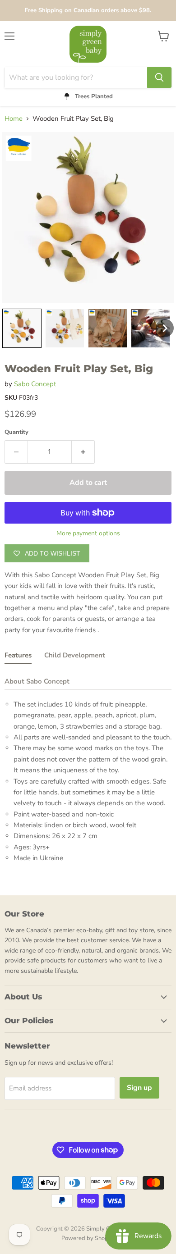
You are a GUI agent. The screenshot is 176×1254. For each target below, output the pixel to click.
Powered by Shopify (88, 1238)
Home (14, 119)
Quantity (16, 432)
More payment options (88, 533)
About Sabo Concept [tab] (37, 681)
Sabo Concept (35, 383)
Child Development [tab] (74, 655)
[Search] (159, 77)
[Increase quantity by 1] (83, 452)
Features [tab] (18, 655)
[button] (22, 328)
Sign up (139, 1088)
